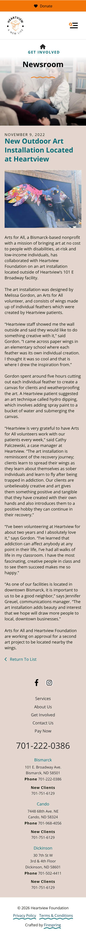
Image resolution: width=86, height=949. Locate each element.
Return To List (22, 659)
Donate (46, 5)
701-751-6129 (43, 793)
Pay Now (43, 731)
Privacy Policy (24, 915)
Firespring (52, 924)
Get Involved (44, 52)
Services (43, 698)
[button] (73, 25)
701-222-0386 (43, 745)
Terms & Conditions (56, 915)
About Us (43, 707)
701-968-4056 (49, 823)
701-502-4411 (49, 873)
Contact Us (43, 723)
